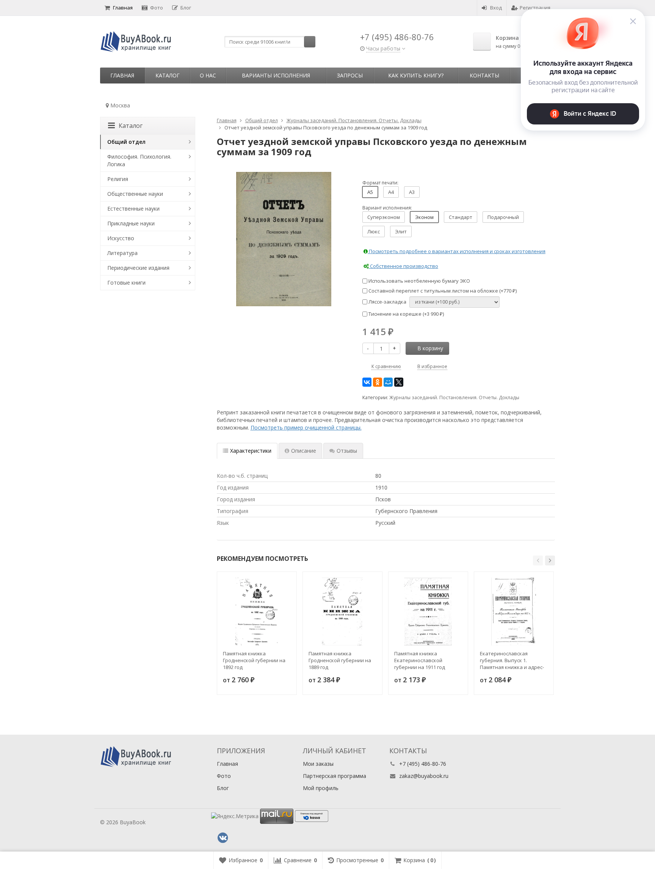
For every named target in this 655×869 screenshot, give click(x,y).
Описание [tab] (303, 450)
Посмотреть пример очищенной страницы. (306, 427)
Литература (122, 253)
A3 (412, 192)
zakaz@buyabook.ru (423, 775)
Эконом (424, 217)
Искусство (120, 238)
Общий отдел (126, 141)
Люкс (373, 231)
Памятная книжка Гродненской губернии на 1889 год (340, 660)
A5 (370, 192)
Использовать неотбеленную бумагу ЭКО (418, 280)
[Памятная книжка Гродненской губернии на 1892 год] (257, 611)
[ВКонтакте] (366, 382)
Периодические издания (138, 267)
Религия (117, 179)
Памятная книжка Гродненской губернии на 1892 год (254, 660)
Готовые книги (126, 282)
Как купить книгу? (415, 75)
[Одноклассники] (377, 382)
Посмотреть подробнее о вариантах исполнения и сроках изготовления (456, 251)
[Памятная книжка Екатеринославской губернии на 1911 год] (428, 611)
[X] (398, 382)
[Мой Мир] (388, 382)
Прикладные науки (131, 223)
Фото (156, 7)
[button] (538, 560)
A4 (391, 192)
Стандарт (460, 217)
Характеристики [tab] (250, 450)
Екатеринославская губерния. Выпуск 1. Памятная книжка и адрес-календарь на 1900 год (512, 660)
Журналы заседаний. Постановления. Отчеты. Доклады (454, 397)
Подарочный (503, 217)
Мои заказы (318, 763)
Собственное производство (403, 266)
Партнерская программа (334, 775)
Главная (123, 7)
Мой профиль (320, 788)
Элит (401, 231)
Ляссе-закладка (386, 301)
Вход (496, 7)
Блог (185, 7)
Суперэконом (383, 217)
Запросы (350, 75)
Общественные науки (135, 193)
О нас (208, 75)
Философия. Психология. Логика (139, 160)
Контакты (484, 75)
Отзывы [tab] (347, 450)
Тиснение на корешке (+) (405, 313)
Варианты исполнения (276, 75)
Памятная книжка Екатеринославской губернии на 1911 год (419, 660)
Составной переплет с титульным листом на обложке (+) (442, 290)
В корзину (430, 348)
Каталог (167, 75)
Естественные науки (133, 208)
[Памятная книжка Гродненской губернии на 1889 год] (342, 611)
